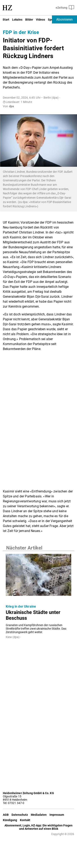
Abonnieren (64, 19)
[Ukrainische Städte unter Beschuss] (38, 576)
